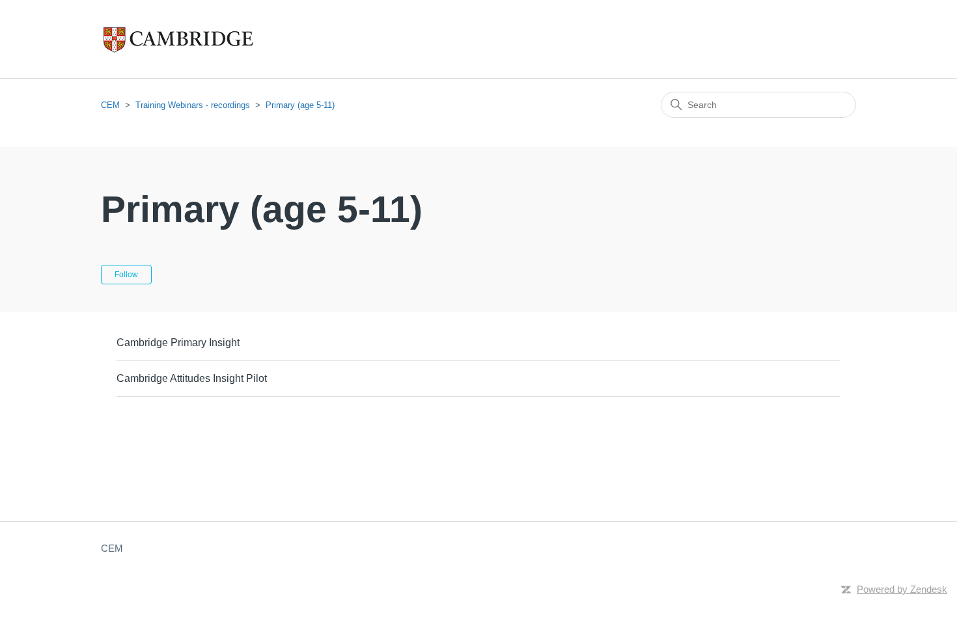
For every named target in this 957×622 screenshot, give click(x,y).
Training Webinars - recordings (192, 105)
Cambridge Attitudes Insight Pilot (192, 378)
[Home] (205, 39)
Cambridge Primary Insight (178, 342)
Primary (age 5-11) (300, 105)
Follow (126, 274)
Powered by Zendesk (902, 589)
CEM (110, 105)
